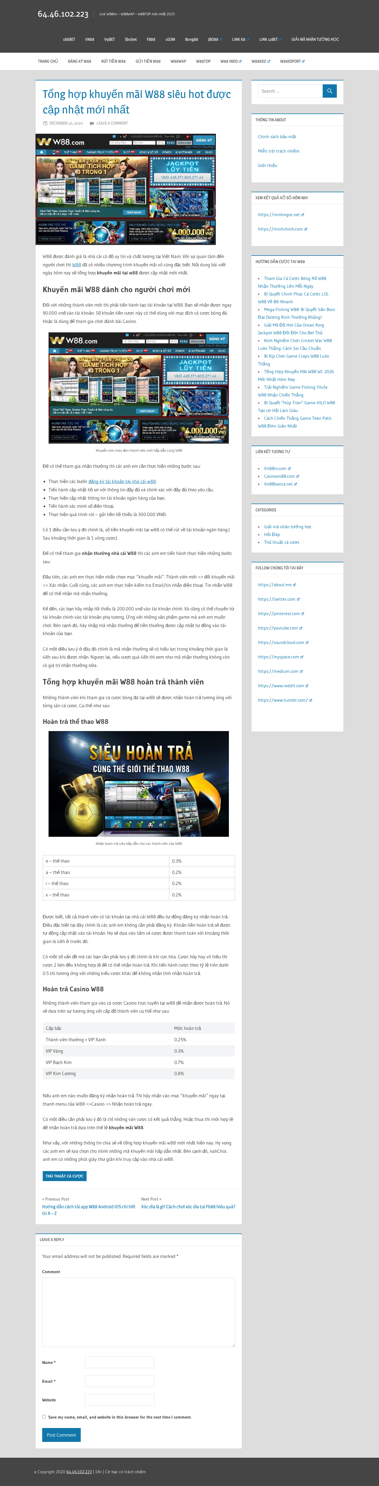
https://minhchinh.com (280, 229)
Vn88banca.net (278, 484)
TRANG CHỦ (48, 61)
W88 (76, 264)
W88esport (290, 61)
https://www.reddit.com (281, 685)
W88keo (259, 61)
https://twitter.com (276, 599)
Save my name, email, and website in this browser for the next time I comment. (119, 1417)
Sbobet (131, 39)
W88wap (178, 61)
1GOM (170, 39)
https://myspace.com (278, 656)
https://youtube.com (278, 628)
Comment (51, 1271)
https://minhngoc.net (279, 214)
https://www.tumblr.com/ (283, 700)
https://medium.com (278, 671)
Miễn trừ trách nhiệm (279, 151)
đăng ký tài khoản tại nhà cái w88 (122, 481)
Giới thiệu (267, 165)
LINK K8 (238, 39)
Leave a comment (112, 123)
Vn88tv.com (275, 468)
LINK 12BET (268, 39)
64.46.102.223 (63, 13)
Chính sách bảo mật (277, 136)
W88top (203, 61)
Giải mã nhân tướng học (288, 526)
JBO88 (213, 39)
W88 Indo (229, 61)
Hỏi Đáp (272, 534)
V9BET (109, 39)
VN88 (89, 39)
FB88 (151, 39)
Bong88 (191, 39)
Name (48, 1362)
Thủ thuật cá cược (65, 1176)
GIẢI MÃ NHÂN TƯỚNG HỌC (315, 39)
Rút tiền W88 (113, 61)
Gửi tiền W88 (148, 61)
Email (48, 1381)
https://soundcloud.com (281, 642)
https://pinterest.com (279, 613)
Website (49, 1399)
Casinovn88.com (279, 476)
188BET (69, 39)
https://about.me (275, 584)
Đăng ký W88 (79, 61)
